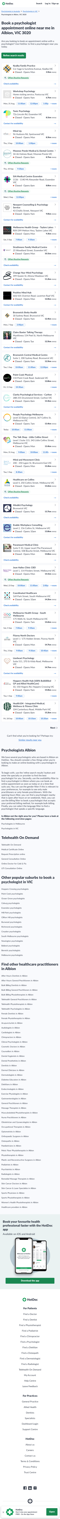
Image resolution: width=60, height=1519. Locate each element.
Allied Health (30, 1407)
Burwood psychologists (11, 922)
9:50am (32, 651)
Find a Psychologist (30, 1342)
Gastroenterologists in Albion (13, 1099)
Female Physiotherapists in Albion (15, 1018)
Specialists (30, 1418)
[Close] (3, 1512)
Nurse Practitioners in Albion (13, 1118)
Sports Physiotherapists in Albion (15, 1198)
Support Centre (30, 1429)
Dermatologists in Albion (11, 1075)
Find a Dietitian (30, 1347)
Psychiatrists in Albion (10, 1169)
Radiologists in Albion (10, 1174)
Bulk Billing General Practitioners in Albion (19, 990)
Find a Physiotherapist (30, 1325)
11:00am (21, 104)
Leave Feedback (30, 1386)
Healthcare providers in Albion (14, 1207)
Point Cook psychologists (12, 894)
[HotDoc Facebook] (24, 1488)
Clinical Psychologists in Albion (14, 1042)
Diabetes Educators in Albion (13, 1080)
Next (52, 728)
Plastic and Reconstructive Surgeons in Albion (21, 1160)
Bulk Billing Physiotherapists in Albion (17, 995)
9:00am (21, 452)
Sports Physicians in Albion (12, 1193)
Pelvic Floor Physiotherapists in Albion (17, 1151)
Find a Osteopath (30, 1353)
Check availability (11, 84)
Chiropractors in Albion (11, 1037)
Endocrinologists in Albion (12, 1089)
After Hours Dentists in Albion (14, 976)
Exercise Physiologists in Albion (14, 1094)
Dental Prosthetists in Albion (13, 1061)
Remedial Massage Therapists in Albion (18, 1179)
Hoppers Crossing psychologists (15, 889)
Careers (30, 1450)
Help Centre (30, 1381)
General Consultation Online (13, 859)
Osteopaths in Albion (10, 1141)
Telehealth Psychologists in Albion (15, 1009)
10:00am (19, 143)
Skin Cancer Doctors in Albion (14, 1184)
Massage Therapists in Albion (13, 1108)
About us (30, 1445)
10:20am (44, 719)
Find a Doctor (30, 1314)
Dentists (30, 1413)
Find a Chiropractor (30, 1336)
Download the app (30, 1281)
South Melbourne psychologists (14, 936)
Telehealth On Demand (11, 845)
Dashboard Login (30, 1424)
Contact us (30, 1456)
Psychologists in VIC (30, 11)
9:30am (20, 169)
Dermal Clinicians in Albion (12, 1070)
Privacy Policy (30, 1467)
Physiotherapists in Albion (12, 1155)
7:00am (19, 240)
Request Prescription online (13, 854)
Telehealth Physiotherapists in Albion (17, 1004)
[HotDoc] (7, 3)
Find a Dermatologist (30, 1359)
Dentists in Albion (9, 1066)
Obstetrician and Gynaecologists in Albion (19, 1122)
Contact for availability (13, 124)
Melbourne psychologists (12, 955)
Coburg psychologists (10, 903)
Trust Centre (30, 1472)
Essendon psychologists (11, 908)
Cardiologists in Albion (10, 1033)
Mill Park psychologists (11, 913)
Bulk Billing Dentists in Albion (14, 985)
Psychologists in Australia (10, 11)
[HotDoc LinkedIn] (30, 1488)
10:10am (32, 719)
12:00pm (34, 104)
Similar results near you (30, 740)
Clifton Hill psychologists (11, 917)
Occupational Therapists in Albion (15, 1127)
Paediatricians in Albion (11, 1146)
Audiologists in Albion (10, 1028)
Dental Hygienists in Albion (13, 1056)
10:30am (19, 387)
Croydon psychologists (11, 932)
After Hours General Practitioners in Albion (19, 981)
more (54, 104)
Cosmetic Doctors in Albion (13, 1047)
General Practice (30, 1402)
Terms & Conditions (30, 1461)
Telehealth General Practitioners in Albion (19, 1000)
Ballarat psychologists (10, 946)
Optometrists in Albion (11, 1132)
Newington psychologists (12, 941)
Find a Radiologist (30, 1364)
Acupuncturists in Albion (11, 1023)
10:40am (44, 651)
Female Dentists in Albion (12, 1014)
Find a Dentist (30, 1320)
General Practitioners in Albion (14, 1103)
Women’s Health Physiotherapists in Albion (19, 1203)
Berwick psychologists (10, 951)
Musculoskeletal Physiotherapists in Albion (19, 1113)
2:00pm (20, 325)
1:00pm (46, 104)
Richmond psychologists (11, 927)
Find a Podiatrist (30, 1331)
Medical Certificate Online (12, 850)
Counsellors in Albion (10, 1051)
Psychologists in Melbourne (13, 824)
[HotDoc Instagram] (35, 1488)
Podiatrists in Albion (9, 1165)
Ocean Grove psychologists (13, 899)
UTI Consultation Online (11, 868)
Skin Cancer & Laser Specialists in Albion (18, 1188)
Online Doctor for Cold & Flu (13, 864)
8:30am (19, 472)
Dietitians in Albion (9, 1085)
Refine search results (13, 55)
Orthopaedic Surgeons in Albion (15, 1136)
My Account (30, 1375)
